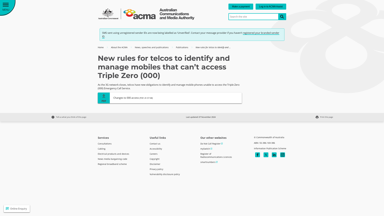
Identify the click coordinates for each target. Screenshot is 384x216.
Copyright (154, 159)
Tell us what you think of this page (68, 117)
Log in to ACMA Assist (271, 6)
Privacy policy (156, 169)
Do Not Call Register (210, 143)
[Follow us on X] (266, 154)
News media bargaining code (112, 159)
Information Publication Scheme (270, 148)
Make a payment (241, 6)
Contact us (155, 143)
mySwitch (205, 148)
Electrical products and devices (113, 153)
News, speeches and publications (152, 47)
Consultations (105, 143)
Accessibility (156, 148)
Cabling (101, 148)
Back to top (370, 208)
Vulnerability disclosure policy (165, 174)
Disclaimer (155, 164)
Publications (182, 47)
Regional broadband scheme (112, 164)
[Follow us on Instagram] (282, 154)
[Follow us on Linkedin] (274, 154)
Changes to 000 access (133, 97)
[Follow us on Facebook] (257, 154)
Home (101, 47)
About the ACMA (119, 47)
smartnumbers (207, 162)
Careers (154, 153)
